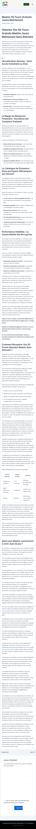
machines (10, 198)
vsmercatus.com (18, 825)
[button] (26, 4)
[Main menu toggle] (32, 4)
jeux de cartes (6, 611)
